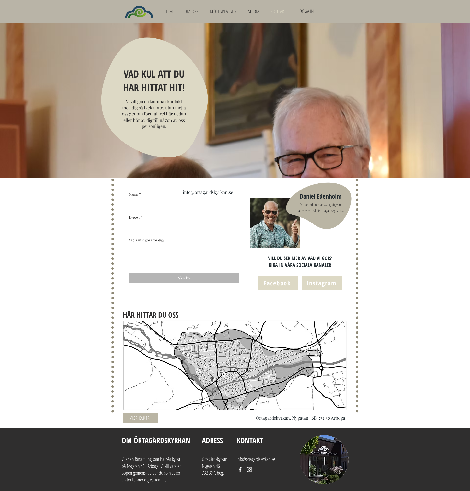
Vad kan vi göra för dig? (146, 240)
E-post (135, 217)
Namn (135, 194)
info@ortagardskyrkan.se (208, 192)
